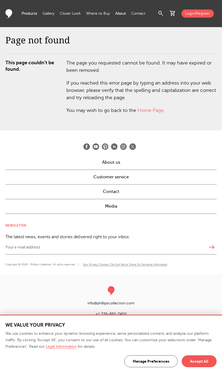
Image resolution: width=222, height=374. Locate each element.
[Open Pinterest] (105, 146)
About (120, 13)
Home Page (151, 110)
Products (29, 13)
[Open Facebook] (86, 146)
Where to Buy (98, 13)
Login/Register (197, 13)
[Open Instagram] (123, 146)
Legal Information (61, 346)
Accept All (199, 361)
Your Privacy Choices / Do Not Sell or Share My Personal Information (125, 264)
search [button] (161, 13)
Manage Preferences (151, 361)
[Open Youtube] (96, 146)
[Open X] (132, 146)
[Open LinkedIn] (114, 146)
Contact (138, 13)
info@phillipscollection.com (111, 303)
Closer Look (70, 13)
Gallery (48, 13)
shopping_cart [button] (172, 13)
